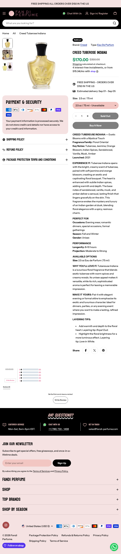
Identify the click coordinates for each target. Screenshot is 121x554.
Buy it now (96, 125)
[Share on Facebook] (85, 350)
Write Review (60, 400)
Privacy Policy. (61, 471)
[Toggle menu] (4, 13)
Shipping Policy (37, 540)
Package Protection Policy (43, 535)
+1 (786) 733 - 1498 (59, 429)
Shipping (77, 64)
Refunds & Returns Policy (76, 535)
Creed (83, 44)
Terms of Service (59, 540)
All (14, 33)
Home (5, 33)
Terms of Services (41, 471)
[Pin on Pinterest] (103, 350)
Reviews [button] (6, 387)
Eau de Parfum (105, 44)
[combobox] (60, 23)
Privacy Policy (100, 535)
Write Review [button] (10, 380)
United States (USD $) (38, 526)
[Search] (114, 23)
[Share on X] (94, 350)
